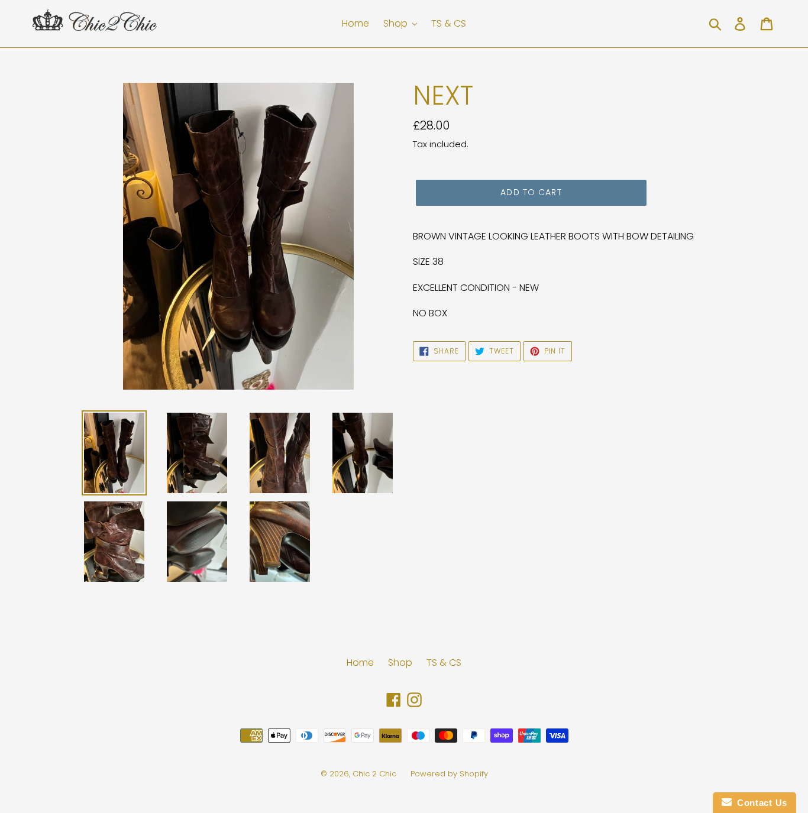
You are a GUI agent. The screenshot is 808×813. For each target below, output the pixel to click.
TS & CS (443, 662)
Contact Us (759, 803)
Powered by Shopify (449, 773)
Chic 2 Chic (376, 773)
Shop (400, 662)
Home (360, 662)
